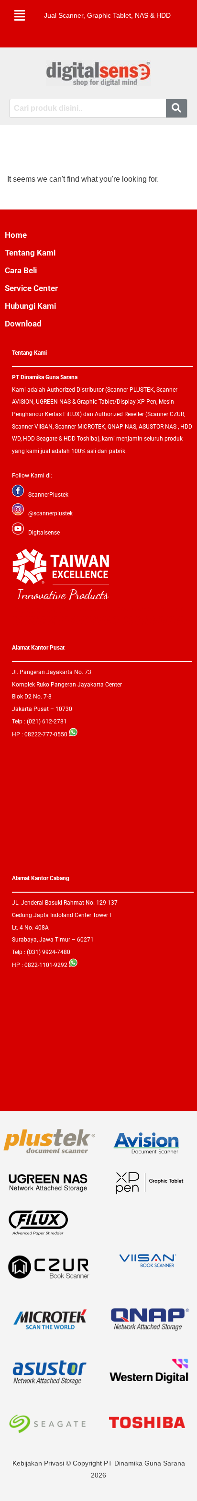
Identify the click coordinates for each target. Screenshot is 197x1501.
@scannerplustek (50, 513)
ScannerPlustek (48, 494)
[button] (19, 15)
